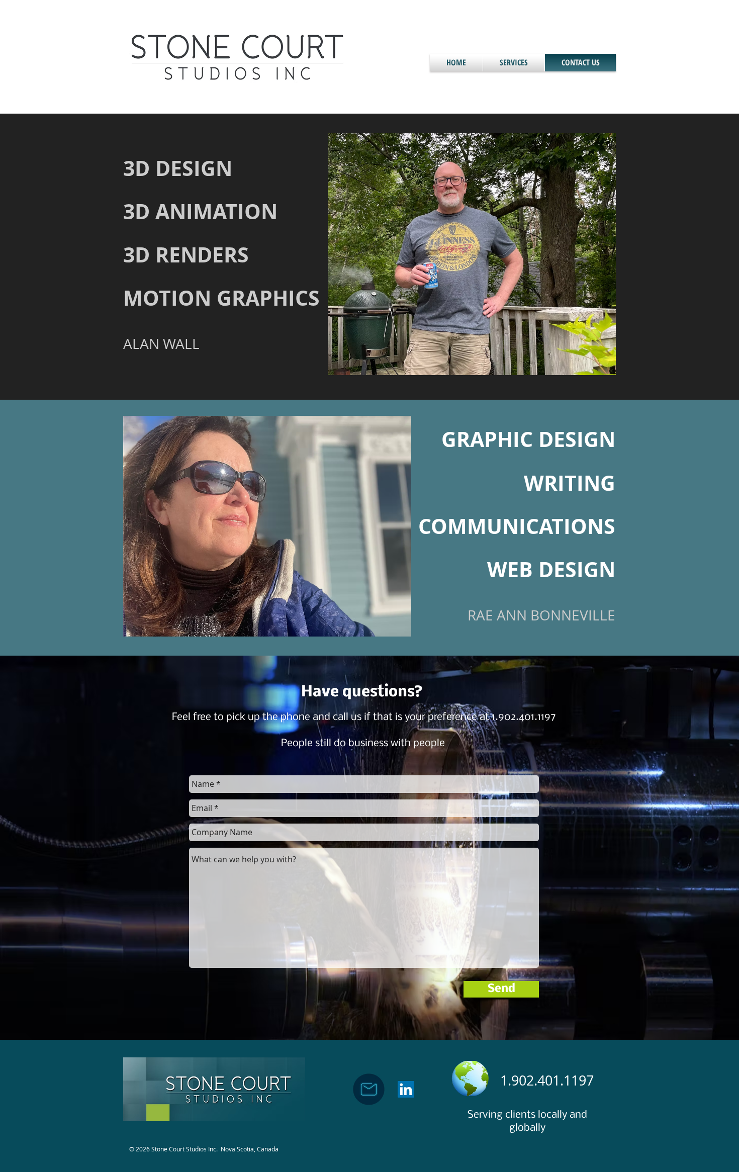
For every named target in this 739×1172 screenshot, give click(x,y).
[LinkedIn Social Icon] (406, 1089)
